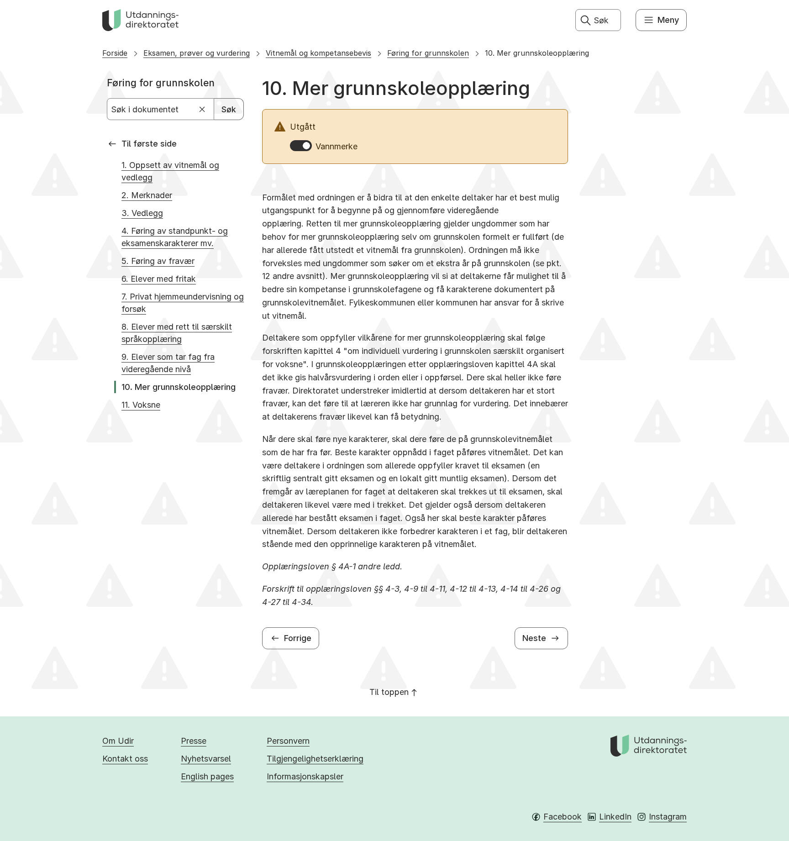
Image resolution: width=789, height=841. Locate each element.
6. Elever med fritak (158, 279)
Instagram (668, 816)
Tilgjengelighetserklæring (315, 758)
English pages (207, 776)
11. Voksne (140, 405)
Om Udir (118, 741)
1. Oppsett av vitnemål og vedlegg (170, 171)
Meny (668, 20)
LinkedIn (615, 816)
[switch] (301, 145)
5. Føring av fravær (158, 261)
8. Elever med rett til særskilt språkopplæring (176, 333)
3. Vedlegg (142, 213)
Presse (193, 741)
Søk (228, 109)
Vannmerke (337, 146)
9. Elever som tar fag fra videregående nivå (168, 363)
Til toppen (389, 692)
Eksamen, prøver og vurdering (196, 53)
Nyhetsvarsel (206, 758)
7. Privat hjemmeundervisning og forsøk (182, 303)
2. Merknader (146, 195)
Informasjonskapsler (305, 776)
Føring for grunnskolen (428, 53)
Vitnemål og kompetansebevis (318, 53)
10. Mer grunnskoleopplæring (537, 53)
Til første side (149, 143)
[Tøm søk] (202, 109)
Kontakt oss (125, 758)
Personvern (288, 741)
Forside (114, 53)
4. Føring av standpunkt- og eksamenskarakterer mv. (174, 237)
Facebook (562, 816)
